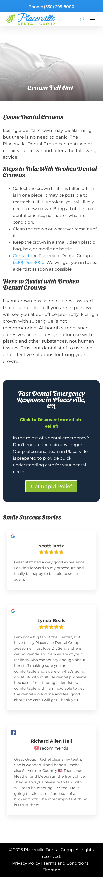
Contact (21, 255)
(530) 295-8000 (59, 6)
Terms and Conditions (66, 863)
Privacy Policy (26, 863)
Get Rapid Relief (51, 486)
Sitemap (51, 869)
